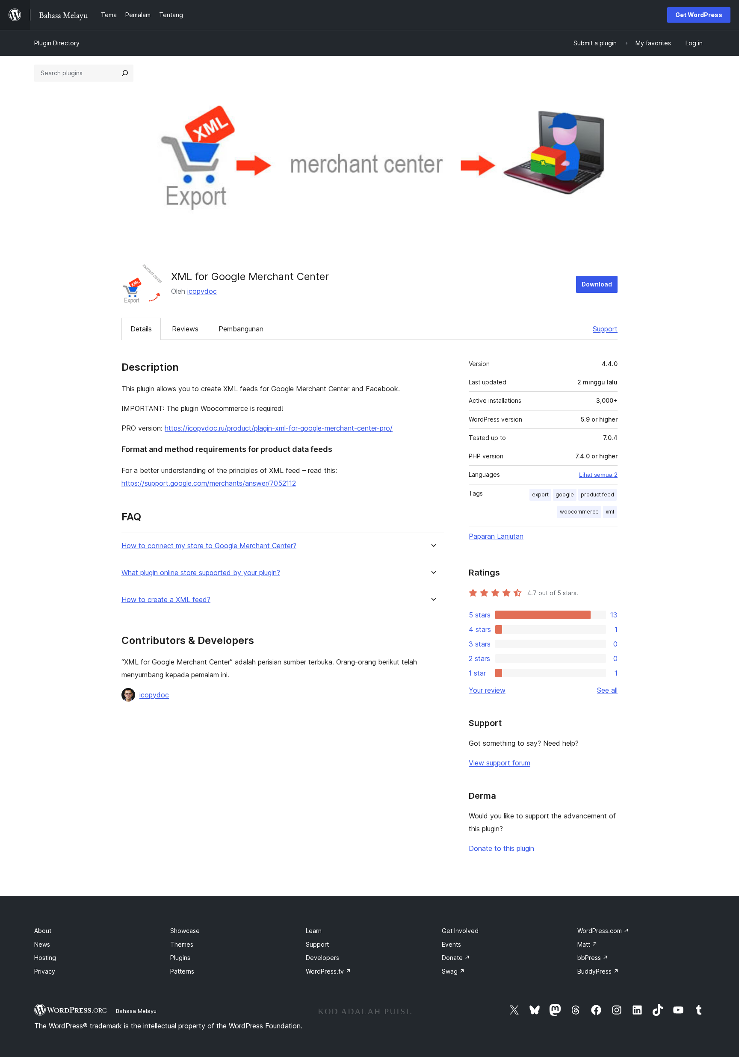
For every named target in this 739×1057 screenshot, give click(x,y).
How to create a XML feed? (165, 600)
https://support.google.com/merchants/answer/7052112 (208, 483)
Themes (181, 944)
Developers (322, 957)
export (540, 494)
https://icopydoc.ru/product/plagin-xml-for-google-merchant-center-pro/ (279, 428)
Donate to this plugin (501, 848)
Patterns (182, 971)
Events (451, 944)
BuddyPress (598, 971)
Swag (453, 971)
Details (141, 329)
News (42, 944)
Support (605, 329)
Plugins (180, 957)
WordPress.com (603, 930)
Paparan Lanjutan (496, 536)
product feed (597, 494)
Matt (587, 944)
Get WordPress (698, 14)
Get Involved (460, 930)
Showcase (185, 930)
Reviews (185, 329)
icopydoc (202, 291)
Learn (314, 930)
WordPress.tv (328, 971)
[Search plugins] (124, 73)
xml (610, 511)
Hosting (45, 957)
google (565, 494)
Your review (487, 690)
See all (607, 690)
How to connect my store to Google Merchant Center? (208, 546)
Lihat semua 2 (598, 474)
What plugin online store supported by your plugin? (200, 573)
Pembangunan (241, 329)
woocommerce (579, 511)
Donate (456, 957)
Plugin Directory (57, 43)
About (42, 930)
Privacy (44, 971)
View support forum (499, 763)
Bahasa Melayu (136, 1010)
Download (597, 284)
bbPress (592, 957)
